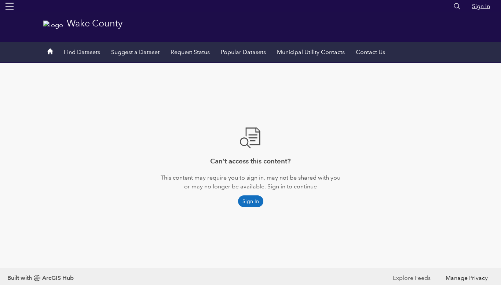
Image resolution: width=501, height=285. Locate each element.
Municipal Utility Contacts (311, 51)
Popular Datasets (243, 51)
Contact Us (370, 51)
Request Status (190, 51)
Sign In (481, 6)
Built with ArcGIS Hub (40, 277)
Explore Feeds (412, 277)
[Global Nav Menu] (9, 6)
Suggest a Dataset (135, 51)
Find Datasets (82, 51)
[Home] (49, 52)
